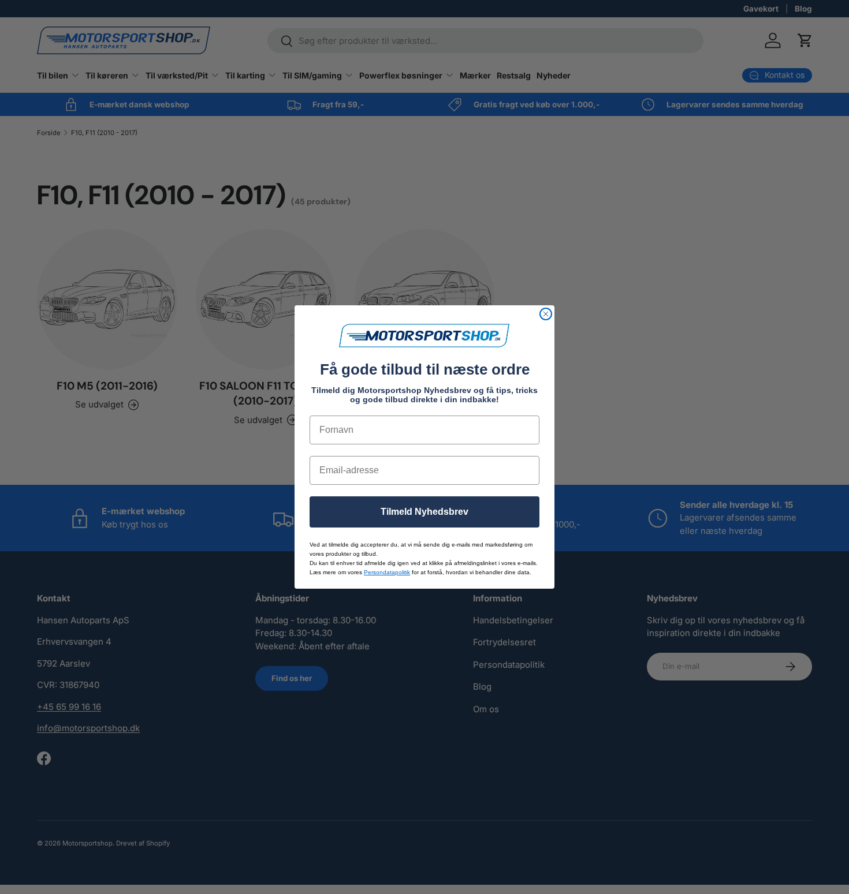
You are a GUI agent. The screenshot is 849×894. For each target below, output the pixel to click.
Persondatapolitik (387, 572)
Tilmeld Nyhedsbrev (424, 512)
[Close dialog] (546, 314)
